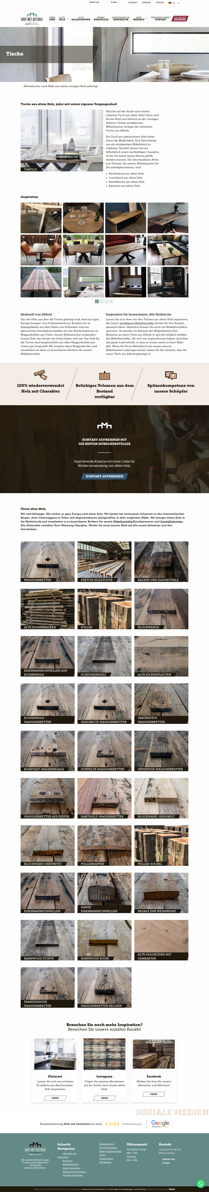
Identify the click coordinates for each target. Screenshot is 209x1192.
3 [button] (106, 301)
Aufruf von (168, 1159)
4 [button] (111, 301)
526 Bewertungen (132, 1124)
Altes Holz (68, 1160)
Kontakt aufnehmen (72, 1175)
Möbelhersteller (123, 521)
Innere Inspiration (71, 1168)
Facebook (132, 2)
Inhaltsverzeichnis (88, 1189)
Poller (102, 1154)
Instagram (146, 2)
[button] (200, 1183)
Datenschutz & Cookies (104, 1189)
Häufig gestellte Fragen (74, 1171)
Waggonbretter (107, 1144)
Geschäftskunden (171, 521)
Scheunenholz (106, 1158)
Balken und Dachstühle (110, 1151)
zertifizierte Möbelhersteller (137, 323)
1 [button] (97, 301)
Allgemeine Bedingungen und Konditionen (130, 1189)
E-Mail (166, 1163)
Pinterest (160, 2)
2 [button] (101, 301)
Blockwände (105, 1162)
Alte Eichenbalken (108, 1147)
